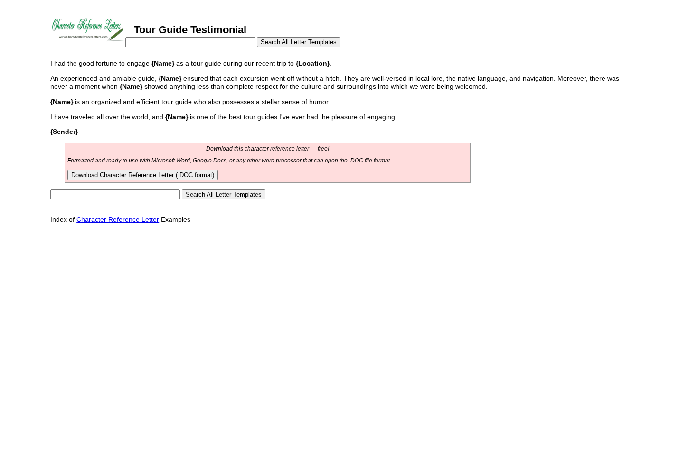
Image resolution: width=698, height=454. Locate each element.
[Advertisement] (223, 251)
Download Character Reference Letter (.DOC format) (142, 175)
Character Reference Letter (117, 219)
